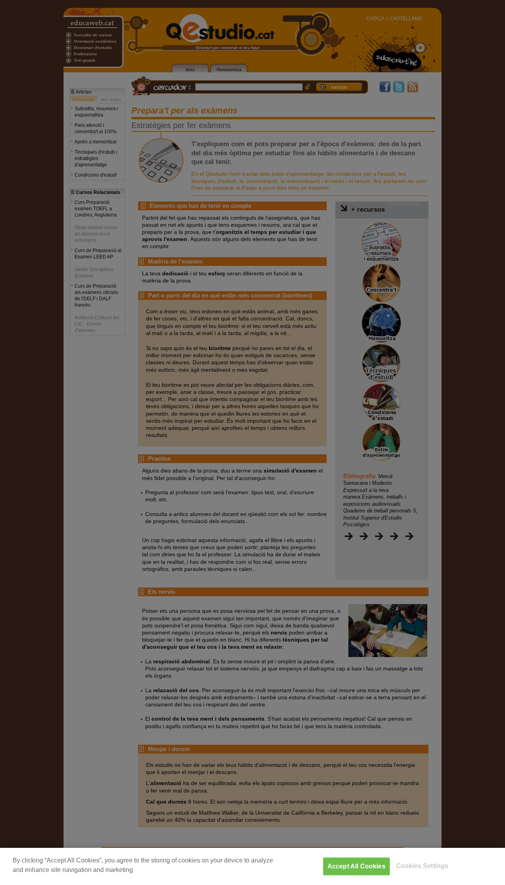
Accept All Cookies (356, 866)
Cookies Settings (422, 865)
